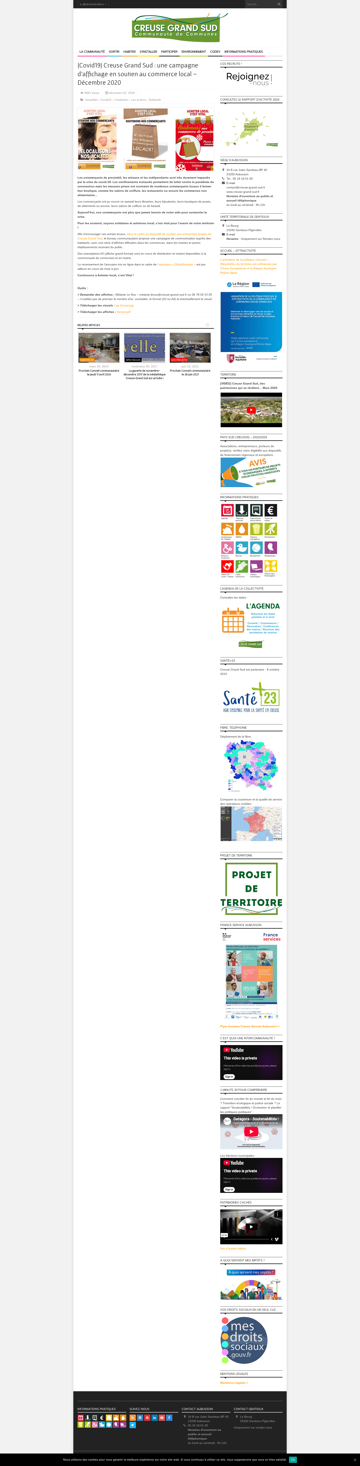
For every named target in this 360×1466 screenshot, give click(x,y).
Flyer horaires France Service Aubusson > (250, 1026)
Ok (293, 1459)
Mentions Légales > (234, 1382)
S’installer (148, 52)
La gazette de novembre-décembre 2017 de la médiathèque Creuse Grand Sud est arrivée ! (145, 374)
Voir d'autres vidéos (233, 1248)
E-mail (230, 183)
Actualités (92, 99)
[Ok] (355, 1460)
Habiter (130, 52)
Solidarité (155, 99)
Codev (215, 52)
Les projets (179, 360)
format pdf (123, 312)
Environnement (194, 52)
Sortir (114, 52)
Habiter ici (87, 360)
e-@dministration (92, 4)
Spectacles (133, 360)
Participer (169, 52)
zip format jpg (125, 305)
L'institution (121, 99)
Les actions (139, 99)
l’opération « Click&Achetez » (176, 264)
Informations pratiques (244, 52)
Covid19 (106, 99)
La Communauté (92, 52)
